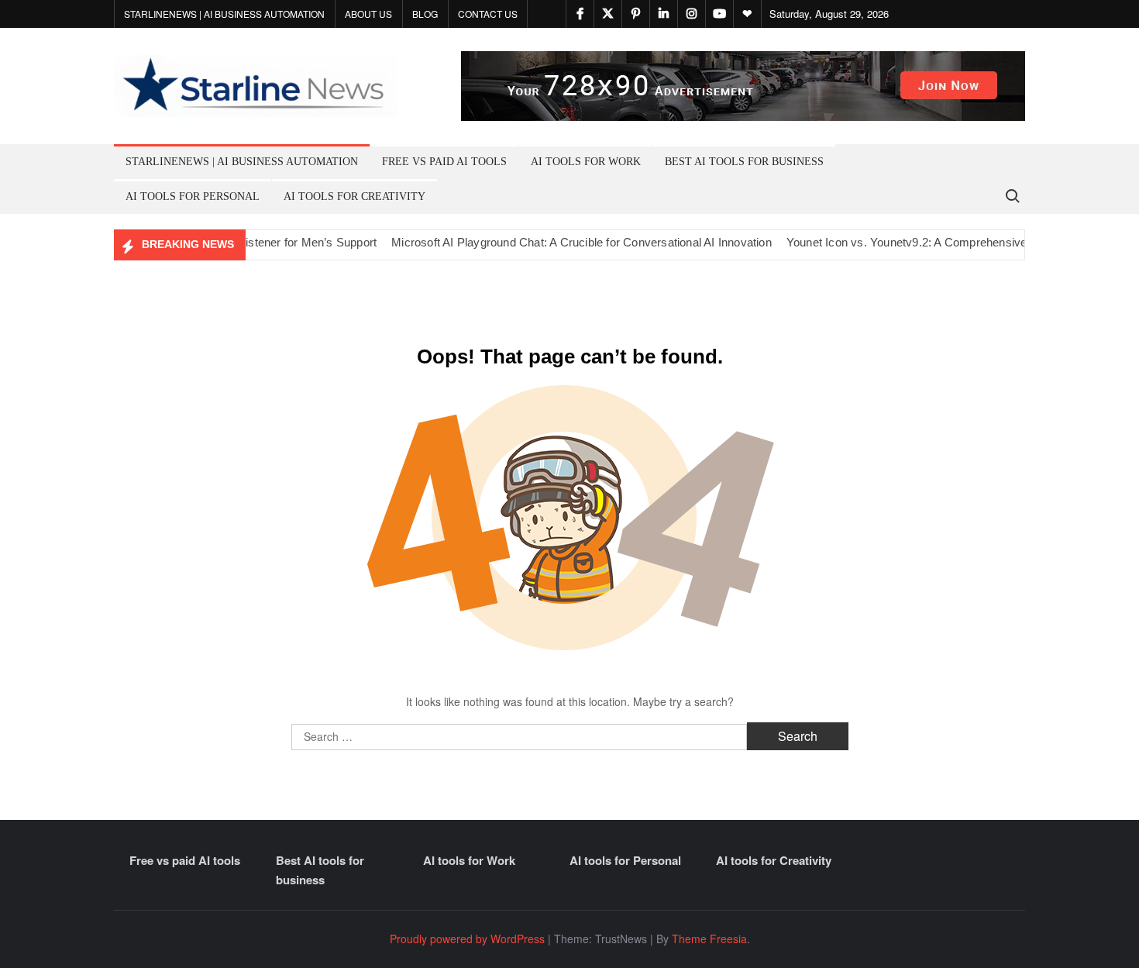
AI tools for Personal (193, 196)
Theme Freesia (709, 938)
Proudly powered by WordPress (467, 938)
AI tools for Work (586, 161)
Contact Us (488, 13)
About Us (368, 13)
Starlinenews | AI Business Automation (224, 13)
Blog (425, 13)
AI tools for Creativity (354, 196)
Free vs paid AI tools (444, 161)
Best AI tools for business (744, 161)
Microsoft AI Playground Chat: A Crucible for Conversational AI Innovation (563, 242)
